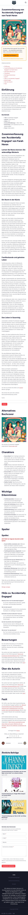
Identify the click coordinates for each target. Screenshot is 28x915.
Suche (3, 397)
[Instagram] (13, 913)
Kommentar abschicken (8, 866)
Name (4, 834)
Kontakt (14, 884)
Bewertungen (7, 80)
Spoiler (6, 76)
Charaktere (7, 73)
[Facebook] (2, 913)
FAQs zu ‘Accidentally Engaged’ (12, 78)
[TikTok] (11, 913)
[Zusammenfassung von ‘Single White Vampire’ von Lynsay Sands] (14, 785)
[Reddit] (8, 913)
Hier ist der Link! (13, 446)
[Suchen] (25, 2)
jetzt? (24, 662)
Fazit (5, 83)
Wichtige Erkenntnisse (9, 75)
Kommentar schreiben (8, 846)
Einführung (7, 66)
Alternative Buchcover (9, 71)
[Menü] (2, 2)
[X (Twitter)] (4, 913)
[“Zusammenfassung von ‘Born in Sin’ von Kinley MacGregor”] (14, 807)
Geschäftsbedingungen (14, 877)
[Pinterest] (6, 913)
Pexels (18, 730)
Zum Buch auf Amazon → (10, 55)
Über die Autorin (8, 82)
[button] (6, 587)
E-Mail (4, 838)
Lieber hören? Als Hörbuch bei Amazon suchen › (13, 58)
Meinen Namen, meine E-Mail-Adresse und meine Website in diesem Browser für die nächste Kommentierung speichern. (14, 860)
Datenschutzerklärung (14, 880)
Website (4, 842)
